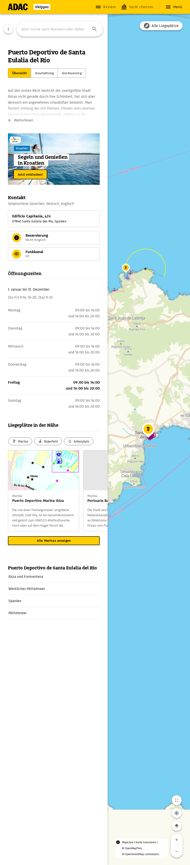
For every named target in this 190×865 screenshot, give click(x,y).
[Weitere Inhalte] (98, 491)
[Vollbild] (177, 800)
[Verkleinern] (177, 852)
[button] (94, 29)
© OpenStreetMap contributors (140, 854)
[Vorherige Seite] (8, 29)
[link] (54, 577)
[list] (54, 595)
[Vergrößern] (177, 840)
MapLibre (127, 842)
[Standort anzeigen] (177, 813)
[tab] (19, 73)
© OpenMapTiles (132, 848)
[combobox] (60, 29)
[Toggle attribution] (118, 842)
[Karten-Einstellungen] (177, 826)
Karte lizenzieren (146, 842)
